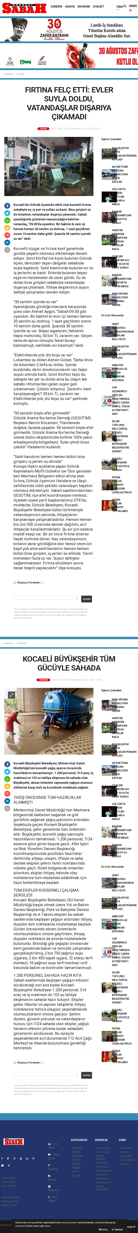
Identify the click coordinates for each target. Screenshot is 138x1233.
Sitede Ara (126, 1148)
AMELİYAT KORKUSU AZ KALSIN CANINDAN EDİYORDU (119, 373)
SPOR (75, 1171)
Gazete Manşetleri (102, 1188)
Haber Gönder (9, 1205)
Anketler (124, 1152)
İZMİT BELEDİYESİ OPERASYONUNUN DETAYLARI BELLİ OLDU (123, 332)
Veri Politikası (9, 1185)
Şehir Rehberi (103, 1182)
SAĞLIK (76, 1163)
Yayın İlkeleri (8, 1181)
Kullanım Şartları (11, 1197)
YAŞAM (76, 1167)
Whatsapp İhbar (10, 1201)
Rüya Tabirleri (127, 1159)
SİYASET (98, 6)
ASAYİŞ (70, 6)
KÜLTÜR (76, 1175)
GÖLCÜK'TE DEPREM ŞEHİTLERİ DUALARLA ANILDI (119, 197)
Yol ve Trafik (103, 1152)
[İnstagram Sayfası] (16, 1158)
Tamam (118, 1229)
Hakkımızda (8, 1178)
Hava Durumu (103, 1148)
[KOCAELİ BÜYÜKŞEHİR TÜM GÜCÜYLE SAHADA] (48, 721)
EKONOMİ (83, 6)
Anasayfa (8, 74)
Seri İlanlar (102, 1178)
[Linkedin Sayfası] (28, 1158)
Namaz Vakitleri (100, 1157)
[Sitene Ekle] (10, 1165)
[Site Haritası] (4, 1165)
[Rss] (35, 1158)
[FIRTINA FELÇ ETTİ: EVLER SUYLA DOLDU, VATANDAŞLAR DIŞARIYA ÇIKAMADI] (48, 166)
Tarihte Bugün (104, 1170)
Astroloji (124, 1163)
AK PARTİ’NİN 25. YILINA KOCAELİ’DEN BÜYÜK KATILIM (120, 174)
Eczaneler (101, 1162)
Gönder (87, 599)
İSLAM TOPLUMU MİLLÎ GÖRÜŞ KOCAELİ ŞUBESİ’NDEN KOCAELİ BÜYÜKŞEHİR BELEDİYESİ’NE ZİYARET (120, 436)
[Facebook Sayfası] (3, 1158)
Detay (104, 1229)
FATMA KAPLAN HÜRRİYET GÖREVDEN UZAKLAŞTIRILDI (122, 485)
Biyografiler (126, 1156)
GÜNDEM (56, 6)
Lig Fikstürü (102, 1166)
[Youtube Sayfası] (22, 1158)
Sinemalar (101, 1174)
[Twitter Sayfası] (9, 1158)
